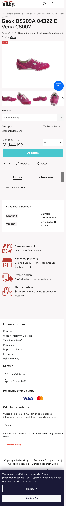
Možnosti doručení (12, 131)
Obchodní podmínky (19, 464)
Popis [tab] (17, 177)
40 (55, 222)
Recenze (7, 331)
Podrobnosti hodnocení (50, 33)
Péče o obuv (9, 345)
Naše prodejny (11, 358)
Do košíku (33, 152)
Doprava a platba (12, 349)
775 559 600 (18, 381)
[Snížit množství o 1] (45, 142)
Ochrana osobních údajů (45, 464)
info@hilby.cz (18, 374)
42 (46, 225)
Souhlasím (32, 498)
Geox (13, 37)
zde (35, 481)
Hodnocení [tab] (44, 177)
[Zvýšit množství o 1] (60, 142)
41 (42, 225)
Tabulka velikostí (12, 340)
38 (46, 222)
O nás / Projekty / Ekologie (17, 336)
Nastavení (32, 488)
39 (50, 222)
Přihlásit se (14, 444)
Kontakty (8, 354)
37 (42, 222)
